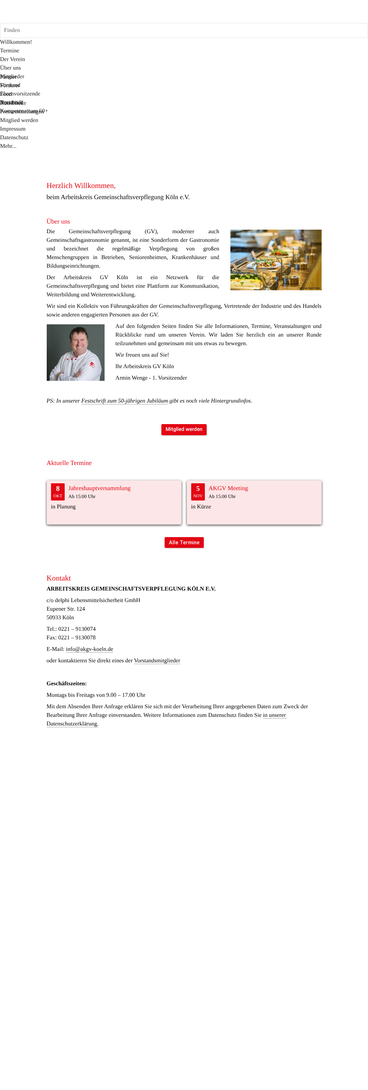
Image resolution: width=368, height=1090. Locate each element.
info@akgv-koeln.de (89, 649)
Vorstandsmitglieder (157, 661)
